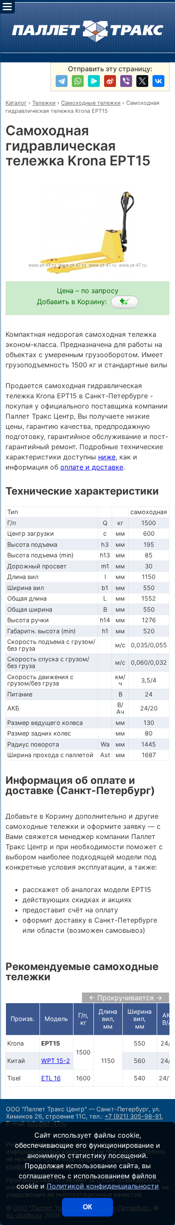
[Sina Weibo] (110, 81)
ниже (107, 457)
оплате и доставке (91, 467)
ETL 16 (51, 1078)
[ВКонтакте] (158, 81)
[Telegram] (61, 81)
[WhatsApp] (78, 81)
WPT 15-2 (55, 1060)
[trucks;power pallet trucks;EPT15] (124, 302)
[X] (142, 81)
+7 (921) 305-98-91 (132, 1116)
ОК (87, 1207)
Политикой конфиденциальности (103, 1186)
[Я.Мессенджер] (94, 81)
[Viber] (126, 81)
